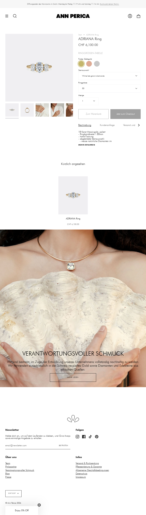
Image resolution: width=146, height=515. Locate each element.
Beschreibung (84, 125)
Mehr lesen (73, 377)
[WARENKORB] (138, 16)
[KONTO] (130, 16)
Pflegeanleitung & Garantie (89, 467)
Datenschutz (81, 474)
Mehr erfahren (86, 145)
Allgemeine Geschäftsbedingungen (92, 470)
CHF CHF (12, 493)
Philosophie (10, 467)
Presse (8, 477)
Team (7, 463)
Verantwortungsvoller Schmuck (19, 470)
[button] (21, 510)
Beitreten (63, 445)
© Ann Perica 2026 (13, 503)
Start (80, 35)
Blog (7, 474)
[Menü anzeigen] (8, 16)
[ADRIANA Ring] (12, 110)
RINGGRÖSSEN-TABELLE (90, 53)
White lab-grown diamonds (93, 76)
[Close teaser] (39, 505)
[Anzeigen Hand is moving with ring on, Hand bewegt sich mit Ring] (72, 110)
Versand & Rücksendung (87, 463)
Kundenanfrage (107, 125)
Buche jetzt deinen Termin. (109, 4)
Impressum (81, 477)
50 (83, 88)
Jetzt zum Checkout (125, 114)
